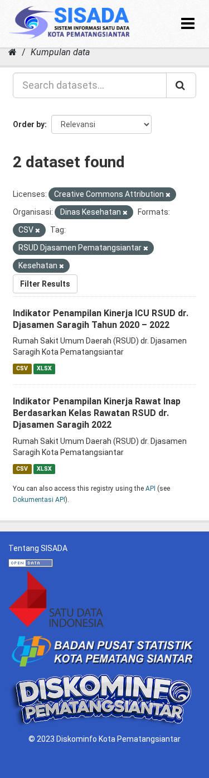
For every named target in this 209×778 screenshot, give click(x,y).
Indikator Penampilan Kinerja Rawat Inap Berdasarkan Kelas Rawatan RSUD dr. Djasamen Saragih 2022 (97, 413)
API (150, 488)
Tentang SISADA (37, 548)
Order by (29, 124)
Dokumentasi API (39, 500)
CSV (22, 368)
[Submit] (181, 85)
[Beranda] (12, 52)
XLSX (44, 368)
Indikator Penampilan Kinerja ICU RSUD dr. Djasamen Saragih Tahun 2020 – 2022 (100, 319)
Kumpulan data (60, 52)
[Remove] (168, 195)
